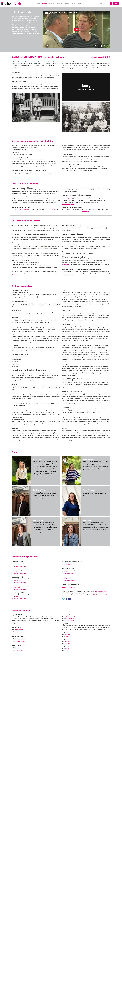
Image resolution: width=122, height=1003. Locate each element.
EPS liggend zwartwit (20, 641)
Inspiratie (67, 3)
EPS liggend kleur (19, 632)
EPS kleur (67, 636)
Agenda (73, 3)
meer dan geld (85, 211)
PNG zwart (67, 641)
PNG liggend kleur (19, 631)
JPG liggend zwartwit (20, 638)
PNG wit (67, 648)
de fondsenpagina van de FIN (100, 594)
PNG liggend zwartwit (20, 639)
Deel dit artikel (94, 57)
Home (38, 3)
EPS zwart (67, 643)
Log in (115, 3)
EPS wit (67, 650)
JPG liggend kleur (19, 629)
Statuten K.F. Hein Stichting (68, 587)
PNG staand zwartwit (70, 618)
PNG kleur (67, 634)
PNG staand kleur (19, 648)
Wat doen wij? (60, 3)
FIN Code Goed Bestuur (101, 591)
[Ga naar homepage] (13, 2)
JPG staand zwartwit (70, 616)
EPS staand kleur (19, 650)
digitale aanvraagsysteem (42, 244)
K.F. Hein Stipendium (51, 209)
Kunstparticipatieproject (68, 204)
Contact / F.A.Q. (81, 3)
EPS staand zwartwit (70, 620)
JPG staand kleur (19, 647)
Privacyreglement (66, 264)
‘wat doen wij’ (70, 274)
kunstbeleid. (69, 198)
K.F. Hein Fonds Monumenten (19, 566)
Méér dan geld (51, 3)
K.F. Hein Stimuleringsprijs (23, 209)
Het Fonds (44, 3)
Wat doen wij (15, 274)
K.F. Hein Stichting (16, 564)
